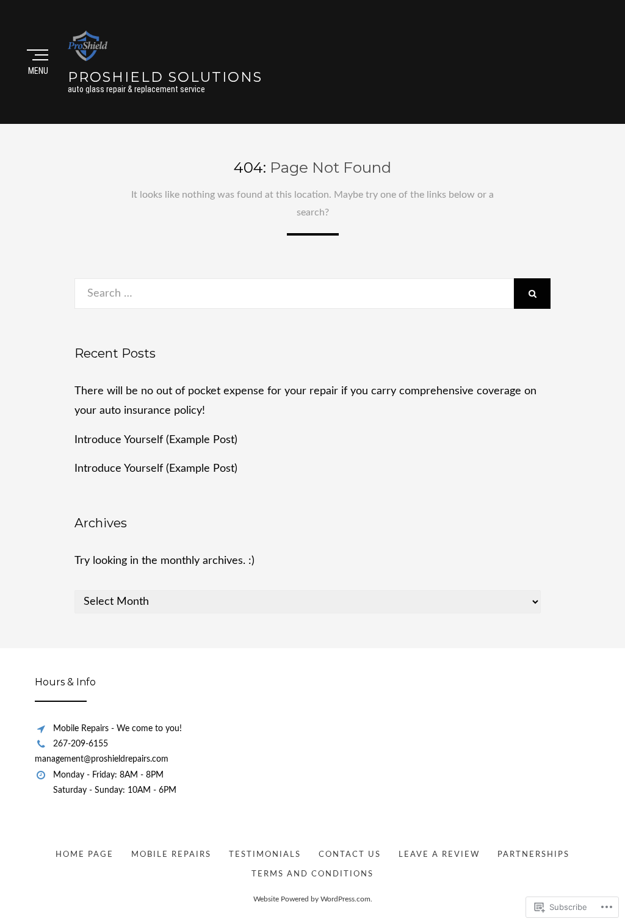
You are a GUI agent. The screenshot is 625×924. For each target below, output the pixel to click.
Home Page (85, 855)
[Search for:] (294, 293)
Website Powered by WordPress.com (311, 899)
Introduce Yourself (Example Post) (155, 440)
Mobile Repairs (171, 855)
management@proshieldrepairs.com (101, 759)
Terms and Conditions (312, 874)
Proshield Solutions (165, 76)
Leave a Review (439, 855)
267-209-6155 (80, 744)
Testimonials (265, 855)
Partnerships (533, 855)
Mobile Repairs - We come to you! (117, 728)
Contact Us (350, 855)
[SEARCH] (532, 293)
